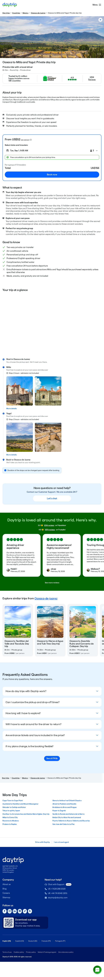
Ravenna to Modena (11, 821)
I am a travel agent (61, 842)
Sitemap (6, 897)
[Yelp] (30, 911)
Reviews (92, 79)
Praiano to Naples (10, 824)
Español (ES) (19, 941)
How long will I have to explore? (23, 713)
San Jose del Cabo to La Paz (63, 824)
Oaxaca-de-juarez (45, 598)
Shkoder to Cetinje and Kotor (14, 807)
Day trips (6, 13)
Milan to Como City (10, 817)
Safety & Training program (47, 952)
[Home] (10, 5)
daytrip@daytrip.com (57, 898)
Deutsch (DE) (32, 941)
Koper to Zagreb (59, 811)
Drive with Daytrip (42, 842)
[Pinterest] (20, 911)
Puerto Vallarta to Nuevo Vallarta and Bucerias (71, 821)
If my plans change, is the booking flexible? (29, 746)
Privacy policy (31, 952)
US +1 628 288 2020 (57, 889)
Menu (95, 5)
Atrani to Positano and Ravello (64, 804)
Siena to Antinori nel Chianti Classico (67, 801)
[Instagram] (10, 911)
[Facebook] (5, 911)
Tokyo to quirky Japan (11, 811)
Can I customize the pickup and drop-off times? (32, 702)
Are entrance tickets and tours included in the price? (35, 735)
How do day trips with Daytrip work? (26, 691)
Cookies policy (19, 952)
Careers (6, 893)
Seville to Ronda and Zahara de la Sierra (68, 814)
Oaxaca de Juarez (38, 13)
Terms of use (7, 952)
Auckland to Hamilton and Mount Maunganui (20, 804)
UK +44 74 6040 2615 (57, 893)
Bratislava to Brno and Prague (64, 807)
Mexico (25, 13)
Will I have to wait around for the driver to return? (33, 724)
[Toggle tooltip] (31, 140)
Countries (16, 13)
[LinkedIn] (15, 911)
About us (7, 884)
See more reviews (52, 583)
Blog (5, 889)
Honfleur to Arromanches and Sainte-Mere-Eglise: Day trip (26, 814)
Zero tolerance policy (65, 952)
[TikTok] (25, 911)
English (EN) (7, 941)
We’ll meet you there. (38, 362)
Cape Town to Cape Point (13, 801)
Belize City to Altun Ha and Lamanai (67, 817)
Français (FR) (46, 941)
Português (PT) (60, 941)
